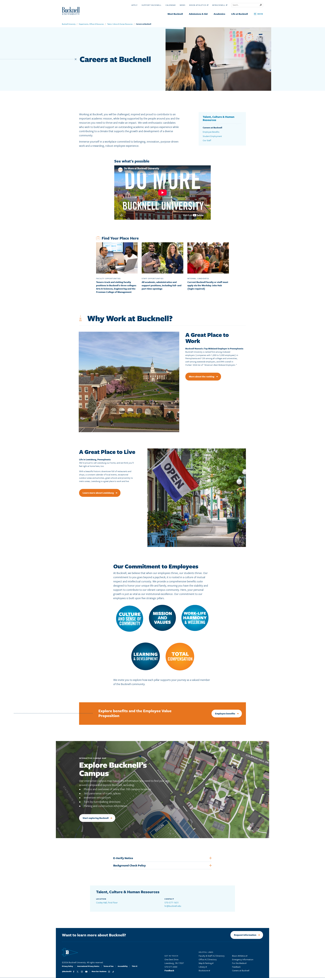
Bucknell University (69, 24)
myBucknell (219, 5)
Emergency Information (242, 959)
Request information (245, 934)
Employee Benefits (211, 131)
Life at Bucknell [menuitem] (239, 13)
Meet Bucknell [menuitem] (175, 13)
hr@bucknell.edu (173, 906)
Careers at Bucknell (143, 24)
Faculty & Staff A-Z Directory (212, 955)
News (182, 5)
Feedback (169, 970)
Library (202, 966)
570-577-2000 (171, 966)
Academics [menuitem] (219, 13)
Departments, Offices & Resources (91, 24)
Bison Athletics (198, 5)
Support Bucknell (151, 5)
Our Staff (207, 140)
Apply (135, 5)
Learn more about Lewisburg (98, 492)
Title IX (134, 966)
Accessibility (123, 966)
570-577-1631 (172, 902)
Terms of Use (108, 966)
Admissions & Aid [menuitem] (198, 13)
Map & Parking (205, 963)
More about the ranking (201, 376)
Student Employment (212, 136)
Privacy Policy (67, 966)
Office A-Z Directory (208, 959)
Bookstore (204, 970)
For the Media (238, 963)
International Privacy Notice (88, 966)
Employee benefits (225, 713)
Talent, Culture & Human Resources (120, 24)
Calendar (171, 5)
